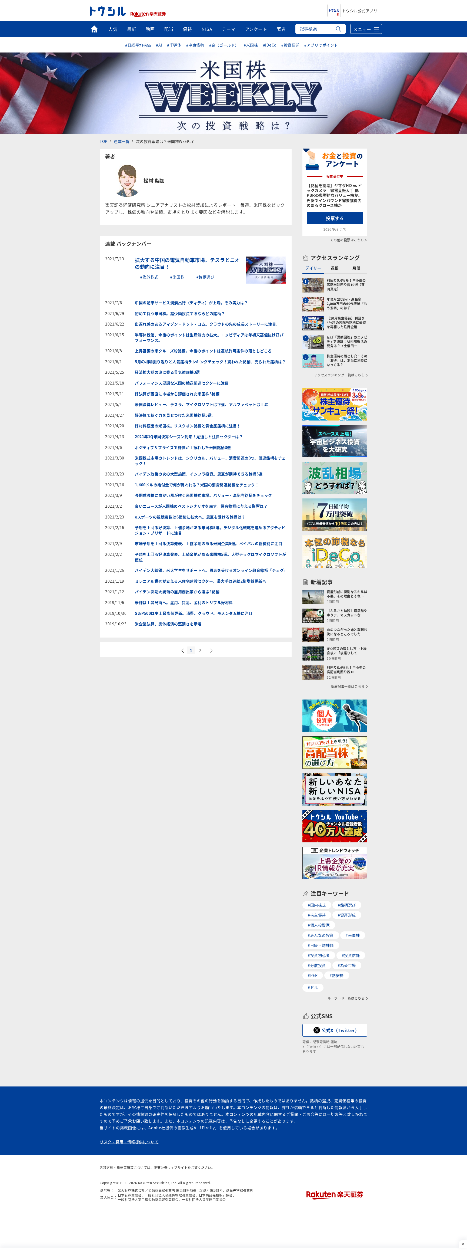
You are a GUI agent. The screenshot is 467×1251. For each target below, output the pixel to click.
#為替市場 (347, 965)
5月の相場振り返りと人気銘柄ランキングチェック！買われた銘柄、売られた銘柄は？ (210, 361)
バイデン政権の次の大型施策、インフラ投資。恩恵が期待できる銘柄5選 (199, 474)
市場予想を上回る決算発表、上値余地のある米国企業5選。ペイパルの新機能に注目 (208, 543)
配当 (168, 29)
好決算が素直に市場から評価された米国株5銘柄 (177, 393)
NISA (207, 29)
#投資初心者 (319, 955)
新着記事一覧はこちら (348, 686)
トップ (94, 29)
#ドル (313, 987)
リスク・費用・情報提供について (129, 1142)
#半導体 (174, 45)
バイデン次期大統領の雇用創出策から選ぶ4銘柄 (177, 591)
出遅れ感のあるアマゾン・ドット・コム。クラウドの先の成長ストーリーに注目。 (207, 324)
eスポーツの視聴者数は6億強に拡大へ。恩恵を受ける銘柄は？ (190, 517)
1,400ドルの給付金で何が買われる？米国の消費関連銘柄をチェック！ (197, 484)
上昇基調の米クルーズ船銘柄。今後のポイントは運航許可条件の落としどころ (203, 350)
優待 (187, 29)
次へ (212, 651)
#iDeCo (269, 45)
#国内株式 (317, 905)
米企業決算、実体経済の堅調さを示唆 (168, 623)
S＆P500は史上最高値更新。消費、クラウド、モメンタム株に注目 (193, 613)
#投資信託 (290, 45)
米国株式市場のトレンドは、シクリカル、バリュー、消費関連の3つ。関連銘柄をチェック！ (210, 460)
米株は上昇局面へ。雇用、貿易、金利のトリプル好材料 (184, 602)
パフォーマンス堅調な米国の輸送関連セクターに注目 (182, 383)
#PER (313, 975)
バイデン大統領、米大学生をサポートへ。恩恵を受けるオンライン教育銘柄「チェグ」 (210, 570)
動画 (150, 29)
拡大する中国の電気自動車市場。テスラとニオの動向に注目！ (187, 263)
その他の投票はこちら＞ (349, 240)
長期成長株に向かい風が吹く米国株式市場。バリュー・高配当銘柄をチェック (203, 495)
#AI (159, 45)
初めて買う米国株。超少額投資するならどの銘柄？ (180, 313)
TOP (104, 141)
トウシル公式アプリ (360, 10)
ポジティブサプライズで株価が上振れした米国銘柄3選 (183, 447)
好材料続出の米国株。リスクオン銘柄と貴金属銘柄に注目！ (188, 425)
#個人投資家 (319, 925)
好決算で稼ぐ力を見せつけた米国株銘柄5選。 (175, 415)
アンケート (256, 29)
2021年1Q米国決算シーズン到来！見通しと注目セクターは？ (189, 436)
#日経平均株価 (138, 45)
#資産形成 (347, 915)
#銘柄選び (205, 277)
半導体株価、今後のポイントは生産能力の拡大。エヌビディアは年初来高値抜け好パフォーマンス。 (209, 337)
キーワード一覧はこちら (346, 998)
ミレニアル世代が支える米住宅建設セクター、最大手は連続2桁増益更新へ (200, 581)
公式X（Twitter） (340, 1030)
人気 (112, 29)
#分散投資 (317, 965)
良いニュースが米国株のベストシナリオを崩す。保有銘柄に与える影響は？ (201, 506)
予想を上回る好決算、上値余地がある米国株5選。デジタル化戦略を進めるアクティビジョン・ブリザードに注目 (210, 530)
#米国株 (251, 45)
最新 (131, 29)
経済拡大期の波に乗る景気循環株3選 (167, 372)
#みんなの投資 (321, 935)
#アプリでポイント (321, 45)
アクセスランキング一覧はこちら (339, 375)
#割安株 (337, 975)
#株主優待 (317, 915)
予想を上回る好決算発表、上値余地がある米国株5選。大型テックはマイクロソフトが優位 (210, 557)
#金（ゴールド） (224, 45)
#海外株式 (149, 277)
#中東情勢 (195, 45)
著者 (281, 29)
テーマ (228, 29)
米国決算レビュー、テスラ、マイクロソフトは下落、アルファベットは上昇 (201, 404)
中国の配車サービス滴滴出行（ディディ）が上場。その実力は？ (191, 302)
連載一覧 (121, 141)
